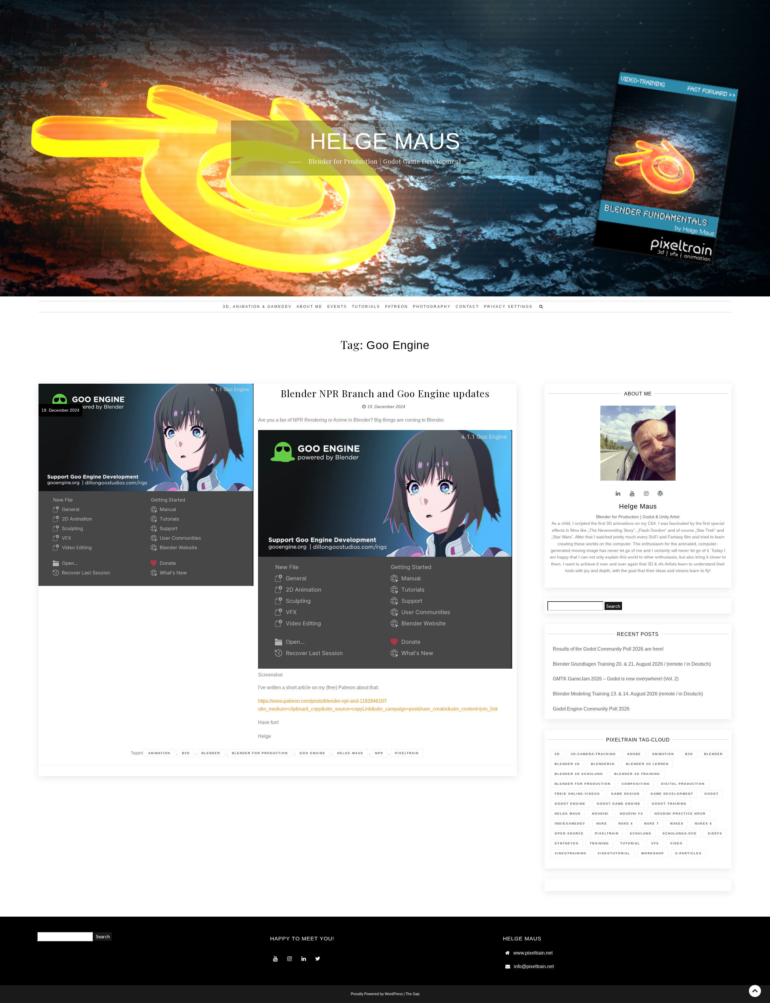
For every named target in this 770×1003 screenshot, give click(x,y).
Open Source (569, 833)
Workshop (652, 853)
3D (557, 754)
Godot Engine (570, 803)
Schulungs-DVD (680, 833)
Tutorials (366, 307)
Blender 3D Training (637, 773)
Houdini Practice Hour (680, 813)
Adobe (634, 754)
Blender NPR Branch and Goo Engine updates (385, 393)
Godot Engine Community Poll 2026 (591, 708)
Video (676, 843)
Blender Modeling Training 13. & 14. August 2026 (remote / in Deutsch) (628, 693)
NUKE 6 (625, 823)
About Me (309, 307)
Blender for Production (260, 753)
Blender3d (603, 764)
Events (337, 307)
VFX (655, 843)
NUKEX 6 (703, 823)
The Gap (412, 994)
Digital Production (683, 783)
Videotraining (571, 853)
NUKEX (677, 823)
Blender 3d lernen (647, 764)
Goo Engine (312, 753)
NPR (379, 753)
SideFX (715, 833)
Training (599, 843)
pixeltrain (407, 753)
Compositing (636, 783)
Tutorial (630, 843)
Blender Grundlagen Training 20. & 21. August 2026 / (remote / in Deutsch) (632, 664)
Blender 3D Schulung (579, 773)
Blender (211, 753)
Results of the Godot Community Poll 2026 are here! (608, 649)
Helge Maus (350, 753)
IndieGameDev (570, 823)
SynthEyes (567, 843)
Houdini (600, 813)
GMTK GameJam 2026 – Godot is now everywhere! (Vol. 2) (616, 678)
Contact (467, 307)
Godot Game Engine (619, 803)
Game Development (672, 793)
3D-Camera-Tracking (593, 754)
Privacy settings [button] (508, 307)
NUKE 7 (651, 823)
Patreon (396, 307)
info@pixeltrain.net (534, 966)
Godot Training (669, 803)
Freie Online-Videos (577, 793)
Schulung (640, 833)
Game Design (625, 793)
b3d (186, 753)
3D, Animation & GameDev (257, 307)
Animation (159, 753)
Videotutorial (614, 853)
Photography (432, 307)
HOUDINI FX (631, 813)
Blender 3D (567, 764)
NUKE (601, 823)
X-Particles (688, 853)
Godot (711, 793)
